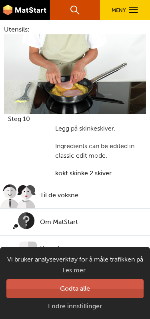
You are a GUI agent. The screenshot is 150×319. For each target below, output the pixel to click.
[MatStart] (25, 10)
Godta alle (75, 288)
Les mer (74, 270)
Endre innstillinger (75, 306)
